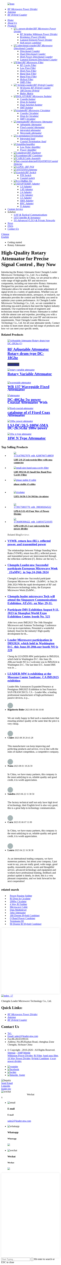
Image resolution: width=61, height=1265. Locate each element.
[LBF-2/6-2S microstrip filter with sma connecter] (34, 455)
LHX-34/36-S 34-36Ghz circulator (31, 496)
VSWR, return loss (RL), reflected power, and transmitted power (29, 542)
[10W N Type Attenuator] (19, 434)
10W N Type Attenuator (27, 438)
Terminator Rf (17, 921)
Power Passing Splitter (21, 895)
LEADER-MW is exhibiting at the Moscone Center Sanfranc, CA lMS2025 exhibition (33, 677)
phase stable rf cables (25, 484)
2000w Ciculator (18, 901)
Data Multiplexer (18, 910)
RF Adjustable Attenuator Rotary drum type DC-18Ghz (28, 353)
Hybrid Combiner (40, 1058)
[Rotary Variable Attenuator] (21, 369)
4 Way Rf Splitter (18, 904)
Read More (13, 364)
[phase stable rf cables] (25, 480)
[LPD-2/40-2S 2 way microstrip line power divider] (33, 521)
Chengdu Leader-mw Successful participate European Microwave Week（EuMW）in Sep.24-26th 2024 (33, 568)
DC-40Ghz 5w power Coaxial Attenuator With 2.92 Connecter (27, 402)
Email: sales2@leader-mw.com (23, 1036)
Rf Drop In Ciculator (20, 898)
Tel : (10, 1033)
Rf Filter (38, 1055)
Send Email (7, 1083)
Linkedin (5, 1086)
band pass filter (50, 1055)
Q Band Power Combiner (22, 918)
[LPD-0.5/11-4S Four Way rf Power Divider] (33, 507)
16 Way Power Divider (19, 1058)
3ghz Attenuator (18, 912)
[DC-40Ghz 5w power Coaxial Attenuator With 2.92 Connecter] (14, 395)
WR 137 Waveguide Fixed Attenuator (28, 388)
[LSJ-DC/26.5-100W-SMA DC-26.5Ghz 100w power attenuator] (20, 421)
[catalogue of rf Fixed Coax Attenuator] (20, 408)
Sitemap (11, 1052)
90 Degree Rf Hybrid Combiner (25, 924)
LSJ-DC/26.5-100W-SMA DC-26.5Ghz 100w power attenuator (28, 428)
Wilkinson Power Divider (20, 1055)
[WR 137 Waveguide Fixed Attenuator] (19, 382)
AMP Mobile (23, 1052)
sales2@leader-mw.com (19, 1121)
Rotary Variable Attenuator (30, 374)
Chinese (5, 234)
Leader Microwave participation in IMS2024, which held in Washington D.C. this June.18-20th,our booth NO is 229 (33, 645)
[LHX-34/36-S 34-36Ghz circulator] (19, 492)
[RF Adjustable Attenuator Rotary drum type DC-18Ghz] (30, 343)
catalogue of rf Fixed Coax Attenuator (29, 413)
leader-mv (6, 1088)
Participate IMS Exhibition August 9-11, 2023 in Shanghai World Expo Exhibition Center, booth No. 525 (33, 613)
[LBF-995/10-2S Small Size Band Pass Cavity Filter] (31, 467)
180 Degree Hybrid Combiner (25, 915)
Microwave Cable (19, 907)
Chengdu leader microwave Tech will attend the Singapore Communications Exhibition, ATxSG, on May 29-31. (32, 600)
